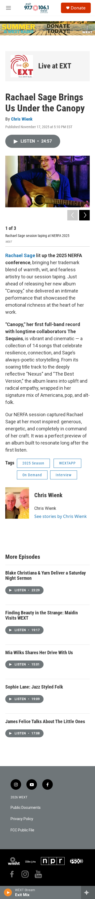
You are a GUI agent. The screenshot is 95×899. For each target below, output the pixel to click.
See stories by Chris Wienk (60, 516)
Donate (78, 8)
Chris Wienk (21, 119)
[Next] (84, 215)
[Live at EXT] (22, 66)
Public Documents (26, 808)
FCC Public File (22, 830)
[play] (8, 892)
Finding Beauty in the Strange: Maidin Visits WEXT (41, 615)
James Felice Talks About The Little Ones (45, 721)
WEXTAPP (67, 463)
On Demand (32, 475)
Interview (64, 475)
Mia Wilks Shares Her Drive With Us (39, 652)
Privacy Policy (22, 819)
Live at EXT (54, 66)
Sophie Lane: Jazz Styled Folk (34, 687)
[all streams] (88, 892)
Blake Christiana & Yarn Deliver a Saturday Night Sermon (45, 575)
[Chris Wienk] (17, 503)
